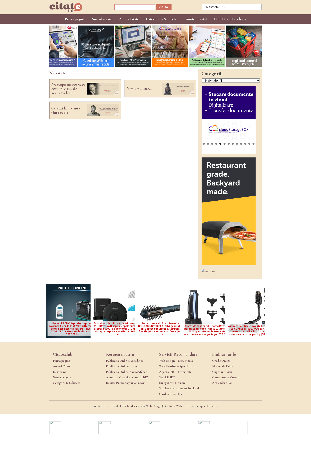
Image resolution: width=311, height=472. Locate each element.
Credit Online (221, 361)
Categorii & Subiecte (161, 19)
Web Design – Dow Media (176, 361)
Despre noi (60, 372)
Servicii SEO (167, 377)
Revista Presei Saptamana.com (125, 383)
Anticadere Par (222, 383)
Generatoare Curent (226, 377)
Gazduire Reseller (170, 394)
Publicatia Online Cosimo (122, 366)
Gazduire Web (172, 406)
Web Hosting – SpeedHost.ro (178, 366)
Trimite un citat (195, 19)
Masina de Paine (222, 366)
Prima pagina (61, 361)
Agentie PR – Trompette (175, 372)
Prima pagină (74, 19)
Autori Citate (129, 19)
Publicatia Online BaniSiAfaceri (127, 372)
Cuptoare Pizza (222, 372)
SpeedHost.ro (208, 406)
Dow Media (127, 406)
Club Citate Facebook (230, 19)
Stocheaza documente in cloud (179, 388)
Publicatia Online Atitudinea (124, 361)
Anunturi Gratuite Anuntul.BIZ (127, 377)
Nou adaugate (102, 19)
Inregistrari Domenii (172, 383)
